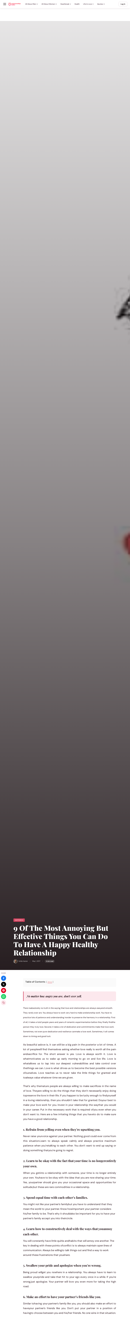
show (50, 982)
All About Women (48, 4)
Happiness (19, 920)
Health (77, 4)
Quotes (100, 4)
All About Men (30, 4)
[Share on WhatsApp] (3, 996)
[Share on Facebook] (3, 978)
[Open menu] (5, 4)
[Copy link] (3, 1002)
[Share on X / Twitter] (3, 984)
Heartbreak (64, 4)
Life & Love (87, 4)
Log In (123, 4)
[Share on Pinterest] (3, 990)
